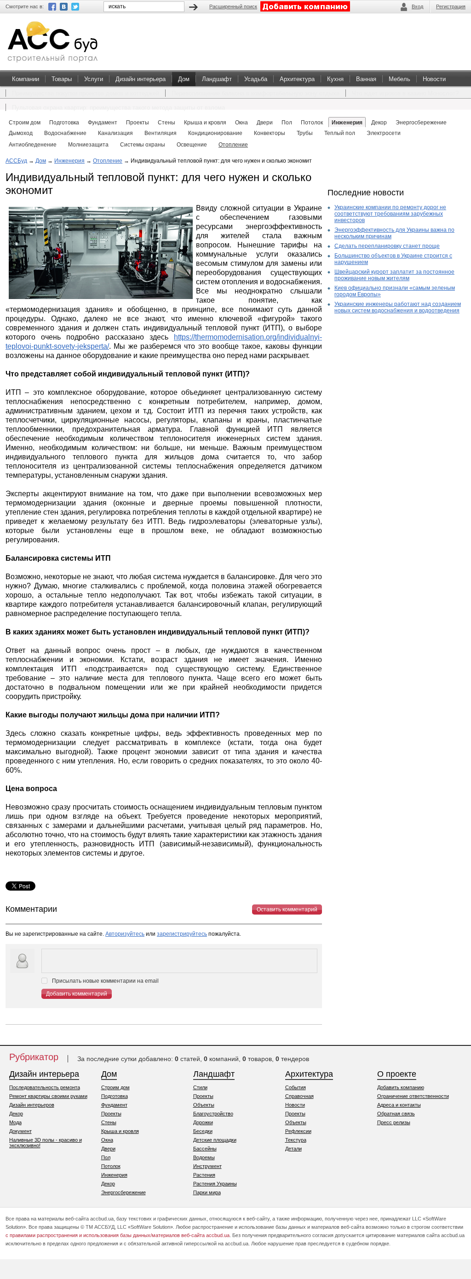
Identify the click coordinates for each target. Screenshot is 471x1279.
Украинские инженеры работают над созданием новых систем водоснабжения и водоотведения (397, 307)
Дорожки (203, 1122)
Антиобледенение (33, 144)
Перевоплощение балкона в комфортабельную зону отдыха (255, 93)
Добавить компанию (400, 1087)
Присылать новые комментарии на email (105, 981)
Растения (204, 1175)
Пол (105, 1157)
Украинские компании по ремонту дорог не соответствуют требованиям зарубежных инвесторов (390, 213)
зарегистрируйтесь (182, 934)
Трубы (305, 133)
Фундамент (114, 1105)
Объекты (203, 1105)
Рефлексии (298, 1131)
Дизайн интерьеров (31, 1105)
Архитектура (297, 79)
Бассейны (205, 1148)
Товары (62, 79)
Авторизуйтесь (124, 934)
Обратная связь (396, 1113)
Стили (200, 1087)
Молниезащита (88, 144)
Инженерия (69, 161)
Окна (107, 1140)
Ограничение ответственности (413, 1096)
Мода (15, 1122)
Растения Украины (215, 1183)
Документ (20, 1131)
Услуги (93, 79)
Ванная (366, 79)
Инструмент (207, 1166)
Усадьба (255, 79)
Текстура (295, 1140)
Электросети (384, 133)
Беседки (203, 1131)
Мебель (399, 79)
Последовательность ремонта (44, 1087)
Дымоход (21, 133)
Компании (25, 79)
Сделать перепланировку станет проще (387, 246)
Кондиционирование (215, 133)
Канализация (115, 133)
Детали (293, 1148)
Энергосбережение (123, 1192)
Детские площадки (214, 1140)
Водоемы (204, 1157)
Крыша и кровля (120, 1131)
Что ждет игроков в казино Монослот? (405, 93)
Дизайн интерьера (140, 79)
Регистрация (450, 6)
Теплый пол (339, 133)
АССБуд (16, 161)
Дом (184, 79)
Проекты (111, 1113)
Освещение (192, 144)
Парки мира (207, 1192)
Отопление (233, 144)
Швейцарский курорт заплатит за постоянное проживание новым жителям (394, 275)
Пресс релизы (393, 1122)
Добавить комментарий (76, 994)
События (295, 1087)
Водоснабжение (65, 133)
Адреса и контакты (399, 1105)
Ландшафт (217, 79)
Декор (16, 1113)
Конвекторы (269, 133)
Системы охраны (142, 144)
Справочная (299, 1096)
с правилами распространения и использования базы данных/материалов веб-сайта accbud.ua (118, 1235)
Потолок (111, 1166)
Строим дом (115, 1087)
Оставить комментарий (287, 909)
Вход (417, 6)
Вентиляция (160, 133)
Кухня (335, 79)
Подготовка (114, 1096)
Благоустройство (213, 1113)
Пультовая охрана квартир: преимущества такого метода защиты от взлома (118, 107)
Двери (108, 1148)
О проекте (396, 1074)
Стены (108, 1122)
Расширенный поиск (233, 6)
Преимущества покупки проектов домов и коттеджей (85, 93)
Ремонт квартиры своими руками (48, 1096)
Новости (434, 79)
